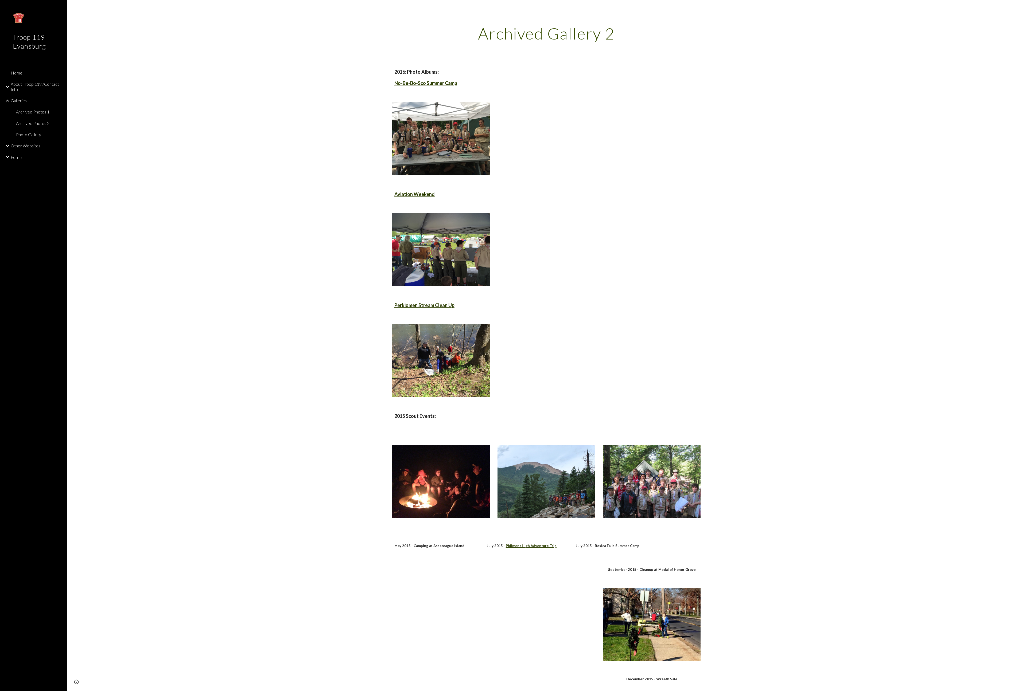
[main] (546, 33)
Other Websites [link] (25, 145)
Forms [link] (16, 157)
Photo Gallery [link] (28, 134)
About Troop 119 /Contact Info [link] (35, 86)
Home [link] (16, 72)
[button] (1019, 7)
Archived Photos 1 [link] (32, 111)
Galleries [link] (19, 100)
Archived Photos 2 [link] (32, 123)
